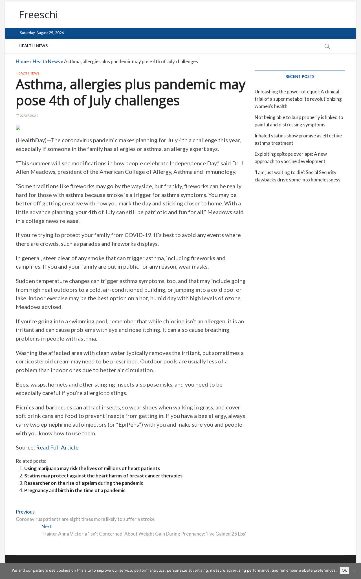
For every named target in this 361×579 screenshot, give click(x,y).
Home (22, 61)
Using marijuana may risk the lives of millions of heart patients (92, 468)
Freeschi (38, 14)
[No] (354, 571)
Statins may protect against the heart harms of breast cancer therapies (103, 476)
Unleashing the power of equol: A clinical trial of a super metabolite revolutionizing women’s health (298, 99)
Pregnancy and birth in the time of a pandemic (75, 490)
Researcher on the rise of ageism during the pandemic (83, 483)
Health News (33, 45)
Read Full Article (57, 447)
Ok (344, 570)
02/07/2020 (28, 115)
